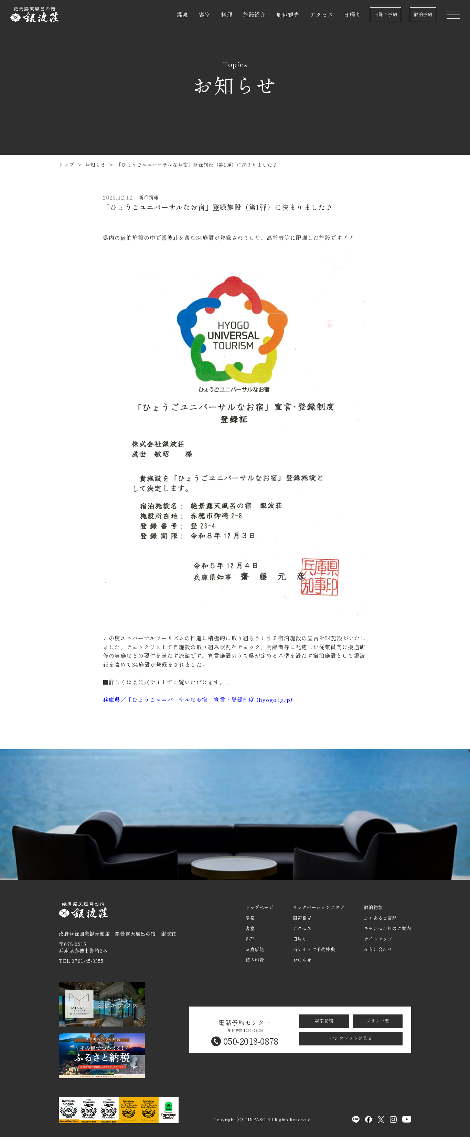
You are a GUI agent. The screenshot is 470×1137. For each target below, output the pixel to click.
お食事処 (254, 949)
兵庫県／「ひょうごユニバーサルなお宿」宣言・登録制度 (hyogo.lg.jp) (198, 699)
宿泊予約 (423, 14)
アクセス (321, 14)
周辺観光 (288, 14)
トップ (66, 164)
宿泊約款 (373, 907)
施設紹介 (254, 14)
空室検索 (323, 1021)
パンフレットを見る (351, 1038)
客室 (205, 14)
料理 (227, 14)
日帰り (352, 14)
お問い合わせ (378, 949)
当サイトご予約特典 (314, 949)
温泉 (183, 14)
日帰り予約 (385, 14)
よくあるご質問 (380, 918)
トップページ (259, 907)
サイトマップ (378, 939)
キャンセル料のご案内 (387, 928)
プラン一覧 (377, 1021)
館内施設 (254, 960)
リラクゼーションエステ (319, 907)
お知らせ (95, 164)
